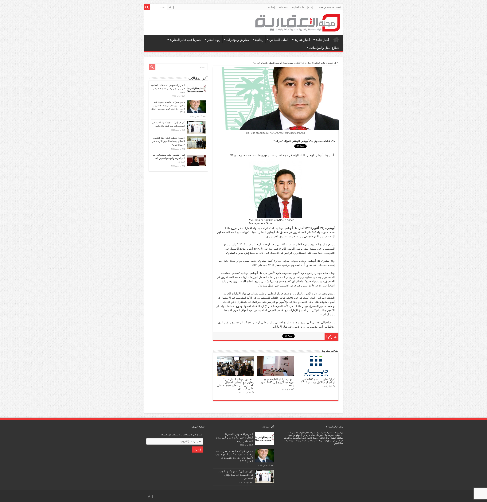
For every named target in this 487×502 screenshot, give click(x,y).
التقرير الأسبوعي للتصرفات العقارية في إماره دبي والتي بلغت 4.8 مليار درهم (168, 88)
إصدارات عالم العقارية (302, 7)
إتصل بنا (271, 7)
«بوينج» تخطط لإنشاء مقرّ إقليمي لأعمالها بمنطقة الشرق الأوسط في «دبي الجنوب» (168, 141)
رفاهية (259, 39)
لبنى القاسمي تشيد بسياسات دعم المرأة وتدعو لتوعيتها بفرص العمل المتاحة (169, 158)
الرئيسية (336, 39)
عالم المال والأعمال (315, 63)
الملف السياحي (278, 39)
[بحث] (147, 7)
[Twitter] (170, 7)
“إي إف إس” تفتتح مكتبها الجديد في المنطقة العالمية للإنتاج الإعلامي (235, 475)
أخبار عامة (322, 39)
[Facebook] (173, 7)
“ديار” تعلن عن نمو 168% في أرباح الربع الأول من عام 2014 (318, 381)
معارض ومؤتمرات (237, 39)
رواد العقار (213, 39)
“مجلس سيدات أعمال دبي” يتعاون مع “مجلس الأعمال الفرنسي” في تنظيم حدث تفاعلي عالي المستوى (235, 384)
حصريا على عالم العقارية (185, 39)
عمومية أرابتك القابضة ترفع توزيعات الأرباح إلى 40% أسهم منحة (277, 382)
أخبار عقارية (302, 39)
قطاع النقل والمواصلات (324, 47)
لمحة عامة (283, 7)
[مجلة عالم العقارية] (297, 22)
